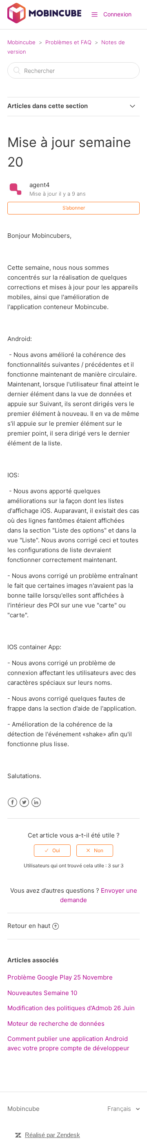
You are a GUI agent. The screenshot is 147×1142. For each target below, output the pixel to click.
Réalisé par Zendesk (52, 1134)
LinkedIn (36, 802)
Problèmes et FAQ (68, 42)
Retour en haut (28, 926)
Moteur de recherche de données (56, 1023)
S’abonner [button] (73, 208)
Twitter (24, 802)
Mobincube (21, 42)
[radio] (52, 850)
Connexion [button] (117, 14)
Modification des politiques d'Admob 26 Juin (71, 1008)
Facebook (12, 802)
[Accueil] (44, 21)
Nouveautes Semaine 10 (42, 993)
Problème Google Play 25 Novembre (60, 977)
